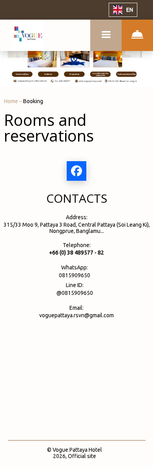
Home (11, 101)
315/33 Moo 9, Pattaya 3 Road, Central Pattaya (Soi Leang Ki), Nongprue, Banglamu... (77, 228)
